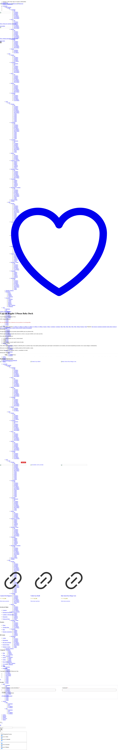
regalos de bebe (18, 328)
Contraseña (65, 687)
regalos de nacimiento (27, 328)
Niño (70, 326)
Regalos (82, 326)
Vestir (85, 326)
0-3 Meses (15, 326)
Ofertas (78, 326)
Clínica (48, 326)
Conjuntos (53, 326)
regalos (13, 328)
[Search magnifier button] (1, 729)
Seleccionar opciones (4, 601)
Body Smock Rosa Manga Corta (68, 595)
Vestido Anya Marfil (35, 595)
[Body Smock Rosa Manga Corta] (74, 463)
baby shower (94, 326)
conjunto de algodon (102, 326)
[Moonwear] (11, 3)
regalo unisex (9, 328)
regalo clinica (109, 326)
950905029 (5, 2)
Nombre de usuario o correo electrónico (11, 687)
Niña (62, 326)
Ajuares (44, 326)
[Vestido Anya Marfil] (44, 463)
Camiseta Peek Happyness (6, 595)
